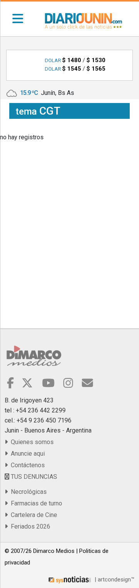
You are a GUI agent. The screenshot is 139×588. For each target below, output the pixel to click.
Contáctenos (26, 465)
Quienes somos (31, 442)
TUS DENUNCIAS (33, 476)
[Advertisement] (69, 213)
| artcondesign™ (113, 579)
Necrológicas (27, 491)
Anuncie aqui (26, 453)
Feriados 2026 (29, 526)
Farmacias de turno (35, 503)
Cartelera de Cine (32, 515)
